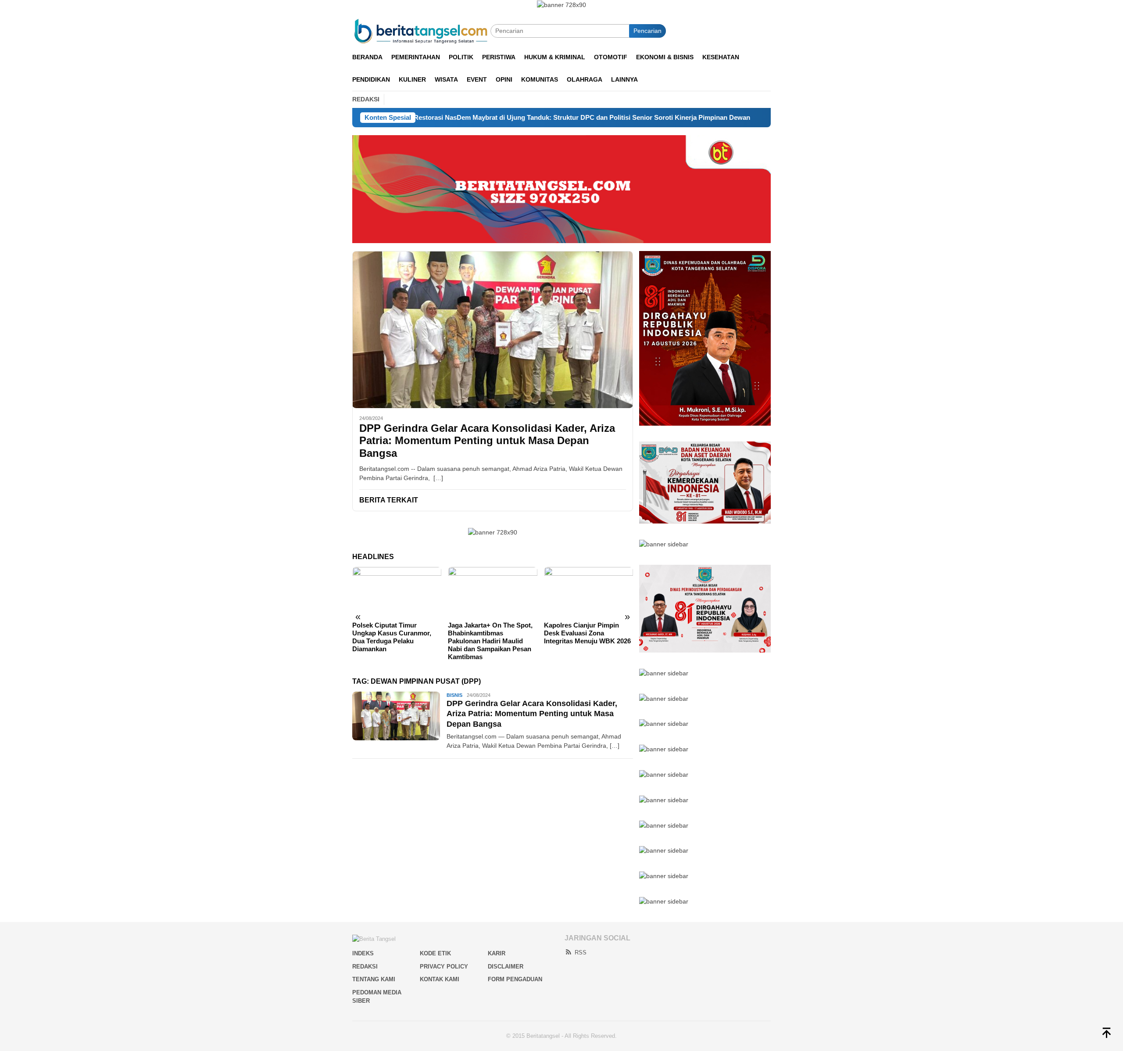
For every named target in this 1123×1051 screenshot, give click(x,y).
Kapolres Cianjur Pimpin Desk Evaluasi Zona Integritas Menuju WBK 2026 (587, 633)
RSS (581, 952)
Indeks (363, 953)
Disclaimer (505, 966)
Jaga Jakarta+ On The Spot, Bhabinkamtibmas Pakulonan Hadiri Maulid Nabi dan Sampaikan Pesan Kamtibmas (490, 640)
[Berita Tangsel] (421, 30)
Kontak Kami (439, 979)
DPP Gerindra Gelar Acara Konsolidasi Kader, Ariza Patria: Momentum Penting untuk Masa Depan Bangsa (487, 440)
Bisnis (454, 695)
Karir (496, 953)
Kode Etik (435, 953)
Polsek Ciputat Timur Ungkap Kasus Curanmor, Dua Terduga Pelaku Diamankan (391, 637)
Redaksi (365, 966)
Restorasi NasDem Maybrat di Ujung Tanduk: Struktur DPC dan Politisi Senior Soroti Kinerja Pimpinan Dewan (521, 117)
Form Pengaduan (515, 979)
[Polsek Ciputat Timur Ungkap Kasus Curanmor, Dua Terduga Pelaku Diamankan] (396, 592)
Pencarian (647, 30)
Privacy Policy (444, 966)
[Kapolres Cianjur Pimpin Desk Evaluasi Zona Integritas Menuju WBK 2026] (588, 592)
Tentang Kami (373, 979)
